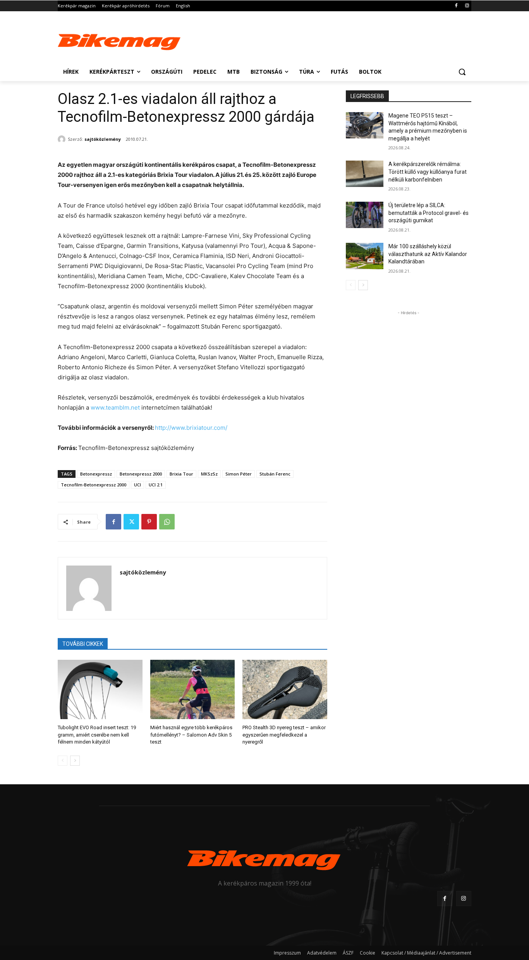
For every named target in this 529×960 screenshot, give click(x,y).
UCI (137, 485)
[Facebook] (456, 6)
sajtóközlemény (102, 139)
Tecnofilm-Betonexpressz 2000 (93, 485)
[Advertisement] (323, 39)
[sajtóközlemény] (63, 139)
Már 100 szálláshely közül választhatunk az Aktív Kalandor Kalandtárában (427, 254)
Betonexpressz (96, 474)
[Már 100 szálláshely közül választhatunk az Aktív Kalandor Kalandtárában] (364, 256)
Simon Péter (238, 474)
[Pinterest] (149, 521)
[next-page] (75, 761)
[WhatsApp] (167, 521)
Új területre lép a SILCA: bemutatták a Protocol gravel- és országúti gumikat (428, 212)
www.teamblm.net (114, 407)
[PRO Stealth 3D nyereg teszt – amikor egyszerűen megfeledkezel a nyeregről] (284, 689)
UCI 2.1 (156, 485)
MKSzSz (209, 474)
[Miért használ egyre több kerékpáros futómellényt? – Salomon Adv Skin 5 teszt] (192, 689)
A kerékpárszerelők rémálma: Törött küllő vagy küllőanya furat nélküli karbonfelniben (427, 171)
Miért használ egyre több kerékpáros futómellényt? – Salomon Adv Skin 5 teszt (191, 734)
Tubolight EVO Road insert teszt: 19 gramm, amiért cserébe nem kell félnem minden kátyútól (97, 734)
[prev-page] (62, 761)
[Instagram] (466, 6)
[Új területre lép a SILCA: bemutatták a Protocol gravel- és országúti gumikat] (364, 215)
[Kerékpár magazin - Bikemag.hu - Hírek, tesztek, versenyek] (120, 40)
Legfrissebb (367, 96)
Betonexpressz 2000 (141, 474)
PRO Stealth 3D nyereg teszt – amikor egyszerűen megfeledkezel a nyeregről (284, 734)
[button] (462, 71)
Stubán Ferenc (274, 474)
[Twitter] (131, 521)
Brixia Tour (181, 474)
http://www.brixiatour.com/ (191, 427)
